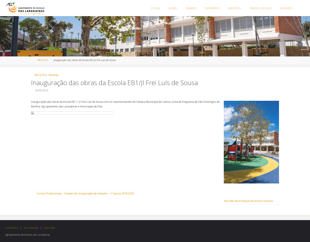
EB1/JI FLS (43, 60)
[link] (300, 8)
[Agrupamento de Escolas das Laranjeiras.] (25, 8)
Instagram (31, 227)
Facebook (11, 227)
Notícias (53, 75)
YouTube (49, 227)
